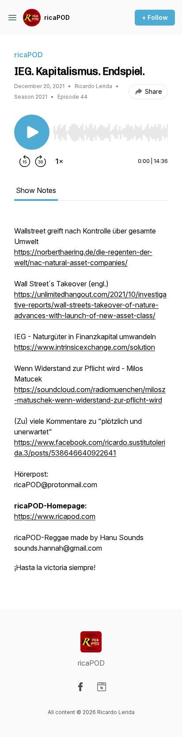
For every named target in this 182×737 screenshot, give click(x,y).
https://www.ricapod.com (54, 516)
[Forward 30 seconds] (40, 161)
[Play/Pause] (31, 132)
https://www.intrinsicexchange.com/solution (84, 347)
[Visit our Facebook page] (80, 686)
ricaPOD (57, 17)
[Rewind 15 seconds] (25, 161)
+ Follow (155, 17)
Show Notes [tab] (36, 190)
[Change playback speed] (59, 161)
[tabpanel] (91, 398)
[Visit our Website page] (101, 686)
